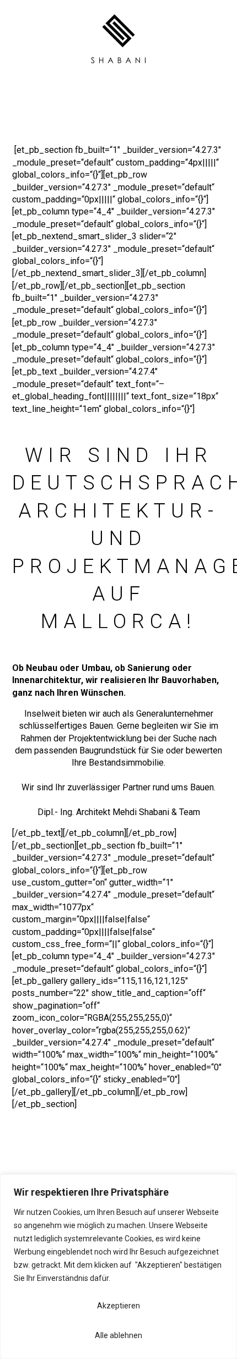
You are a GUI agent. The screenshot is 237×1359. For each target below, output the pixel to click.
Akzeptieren (118, 1305)
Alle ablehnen (118, 1335)
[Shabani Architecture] (118, 67)
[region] (118, 1266)
